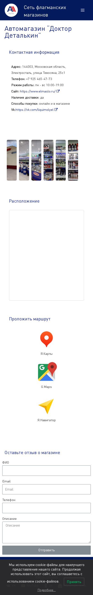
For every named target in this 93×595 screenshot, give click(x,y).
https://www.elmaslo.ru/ (38, 91)
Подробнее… (46, 590)
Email (6, 481)
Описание (9, 518)
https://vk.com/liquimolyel (35, 109)
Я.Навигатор (46, 420)
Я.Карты (47, 354)
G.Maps (46, 387)
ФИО (5, 462)
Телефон (8, 500)
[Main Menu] (82, 10)
